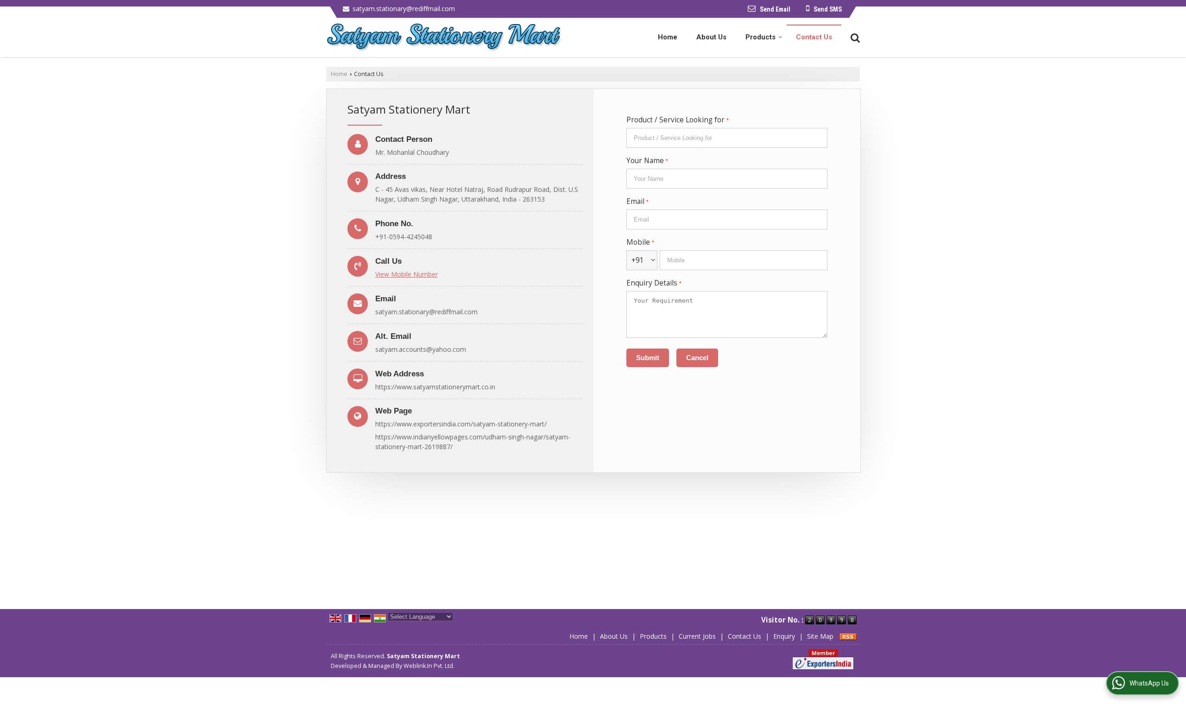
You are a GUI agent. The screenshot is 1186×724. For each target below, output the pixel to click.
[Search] (854, 37)
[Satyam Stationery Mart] (444, 37)
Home (667, 37)
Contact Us (814, 37)
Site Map (820, 636)
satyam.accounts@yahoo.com (420, 349)
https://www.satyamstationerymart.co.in (435, 386)
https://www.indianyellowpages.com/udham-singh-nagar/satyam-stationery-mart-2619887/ (472, 441)
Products (760, 37)
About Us (711, 37)
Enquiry (784, 636)
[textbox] (726, 138)
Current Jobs (697, 636)
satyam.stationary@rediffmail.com (404, 8)
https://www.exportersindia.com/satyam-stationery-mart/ (461, 423)
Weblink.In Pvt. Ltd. (429, 666)
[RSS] (848, 636)
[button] (406, 274)
